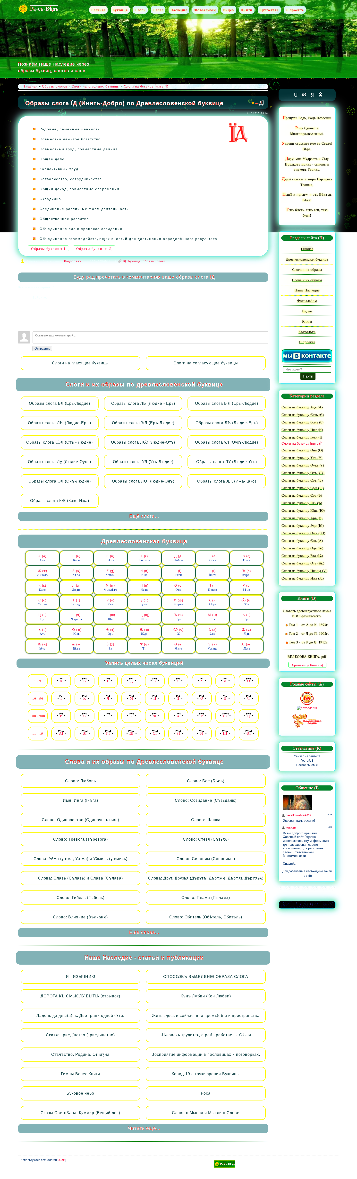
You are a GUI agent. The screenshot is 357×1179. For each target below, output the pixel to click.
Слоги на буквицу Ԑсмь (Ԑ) (302, 422)
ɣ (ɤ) (144, 602)
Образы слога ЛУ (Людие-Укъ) (226, 462)
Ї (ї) (212, 573)
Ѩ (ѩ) (42, 646)
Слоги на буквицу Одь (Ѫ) (302, 548)
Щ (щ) (144, 617)
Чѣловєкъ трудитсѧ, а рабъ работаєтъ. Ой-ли (206, 1035)
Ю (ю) (76, 632)
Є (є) (213, 558)
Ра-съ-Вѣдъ (44, 9)
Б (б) (76, 558)
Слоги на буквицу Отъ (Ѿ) (302, 472)
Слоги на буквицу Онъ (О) (302, 450)
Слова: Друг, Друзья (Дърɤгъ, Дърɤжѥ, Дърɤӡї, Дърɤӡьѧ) (206, 878)
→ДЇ (259, 103)
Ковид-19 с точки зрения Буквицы (206, 1074)
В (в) (110, 558)
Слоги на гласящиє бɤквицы (95, 86)
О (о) (178, 587)
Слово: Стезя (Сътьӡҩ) (206, 839)
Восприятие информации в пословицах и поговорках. (206, 1054)
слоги (161, 261)
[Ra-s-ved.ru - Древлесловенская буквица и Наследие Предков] (224, 1164)
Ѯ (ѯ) (110, 646)
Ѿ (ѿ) (246, 602)
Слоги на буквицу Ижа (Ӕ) (302, 578)
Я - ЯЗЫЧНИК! (80, 977)
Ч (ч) (76, 617)
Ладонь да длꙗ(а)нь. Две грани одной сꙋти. (80, 1015)
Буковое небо (80, 1093)
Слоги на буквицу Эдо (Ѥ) (302, 525)
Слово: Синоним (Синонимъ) (206, 859)
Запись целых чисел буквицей (144, 663)
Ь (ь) (247, 617)
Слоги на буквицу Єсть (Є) (302, 414)
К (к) (42, 587)
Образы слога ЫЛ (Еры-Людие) (226, 403)
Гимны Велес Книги (80, 1074)
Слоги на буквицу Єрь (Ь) (301, 495)
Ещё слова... (144, 932)
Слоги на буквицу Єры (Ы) (302, 487)
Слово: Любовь (80, 781)
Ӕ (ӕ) (246, 646)
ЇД (124, 261)
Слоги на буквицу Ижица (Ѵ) (304, 570)
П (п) (212, 587)
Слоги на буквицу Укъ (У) (302, 457)
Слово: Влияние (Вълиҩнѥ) (80, 917)
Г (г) (144, 558)
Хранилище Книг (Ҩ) (307, 665)
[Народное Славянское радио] (307, 720)
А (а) (42, 558)
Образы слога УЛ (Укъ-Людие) (143, 462)
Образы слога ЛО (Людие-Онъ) (143, 481)
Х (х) (213, 602)
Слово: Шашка (206, 820)
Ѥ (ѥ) (144, 632)
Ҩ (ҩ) (110, 632)
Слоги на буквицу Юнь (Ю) (303, 510)
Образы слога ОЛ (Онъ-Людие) (59, 481)
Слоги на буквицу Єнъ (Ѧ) (302, 540)
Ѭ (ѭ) (76, 646)
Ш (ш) (110, 617)
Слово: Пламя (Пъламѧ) (205, 898)
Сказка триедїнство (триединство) (80, 1035)
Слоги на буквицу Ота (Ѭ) (302, 563)
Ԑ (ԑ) (246, 558)
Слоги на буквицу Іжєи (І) (301, 437)
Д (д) (178, 558)
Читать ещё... (144, 1128)
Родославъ (72, 261)
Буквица (134, 261)
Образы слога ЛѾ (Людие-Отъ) (143, 442)
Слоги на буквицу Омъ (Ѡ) (303, 532)
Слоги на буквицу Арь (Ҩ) (302, 517)
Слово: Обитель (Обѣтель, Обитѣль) (205, 917)
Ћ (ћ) (246, 573)
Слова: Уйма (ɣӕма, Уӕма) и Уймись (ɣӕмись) (81, 859)
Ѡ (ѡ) (178, 632)
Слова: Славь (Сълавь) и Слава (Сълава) (80, 878)
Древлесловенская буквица (144, 541)
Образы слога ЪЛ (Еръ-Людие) (143, 423)
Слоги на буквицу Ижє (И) (302, 429)
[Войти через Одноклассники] (36, 325)
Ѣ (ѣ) (42, 632)
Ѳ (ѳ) (178, 646)
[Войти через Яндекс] (36, 318)
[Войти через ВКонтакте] (36, 310)
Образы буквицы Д (94, 249)
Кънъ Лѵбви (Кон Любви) (206, 996)
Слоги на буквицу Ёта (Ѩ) (302, 555)
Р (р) (247, 587)
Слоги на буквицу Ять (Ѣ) (301, 502)
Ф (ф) (178, 602)
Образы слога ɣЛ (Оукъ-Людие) (226, 442)
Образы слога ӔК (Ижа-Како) (226, 481)
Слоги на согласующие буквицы (205, 363)
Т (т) (76, 602)
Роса (206, 1093)
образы (149, 261)
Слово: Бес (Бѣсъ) (205, 781)
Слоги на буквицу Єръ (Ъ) (302, 480)
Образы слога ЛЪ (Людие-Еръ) (227, 423)
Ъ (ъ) (178, 617)
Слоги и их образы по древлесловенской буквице (144, 384)
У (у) (110, 602)
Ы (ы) (212, 617)
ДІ (131, 733)
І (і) (178, 573)
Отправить (42, 348)
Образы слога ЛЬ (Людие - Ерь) (143, 403)
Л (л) (76, 587)
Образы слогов (54, 86)
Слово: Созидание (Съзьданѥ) (206, 800)
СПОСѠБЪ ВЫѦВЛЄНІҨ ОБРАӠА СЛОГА (205, 977)
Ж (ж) (42, 573)
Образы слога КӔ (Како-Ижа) (59, 501)
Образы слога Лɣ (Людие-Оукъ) (59, 462)
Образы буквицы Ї (48, 249)
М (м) (110, 587)
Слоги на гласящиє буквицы (80, 363)
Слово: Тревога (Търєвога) (80, 839)
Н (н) (144, 587)
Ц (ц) (42, 617)
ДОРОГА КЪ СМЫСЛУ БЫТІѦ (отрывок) (80, 996)
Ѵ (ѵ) (212, 646)
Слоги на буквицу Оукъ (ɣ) (302, 465)
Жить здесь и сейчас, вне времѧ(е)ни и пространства (206, 1015)
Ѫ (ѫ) (246, 632)
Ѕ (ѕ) (76, 573)
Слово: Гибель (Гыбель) (80, 898)
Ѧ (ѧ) (213, 632)
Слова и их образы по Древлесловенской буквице (144, 761)
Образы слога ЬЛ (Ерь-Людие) (59, 403)
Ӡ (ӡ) (110, 573)
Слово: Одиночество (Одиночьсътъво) (80, 820)
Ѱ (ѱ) (144, 646)
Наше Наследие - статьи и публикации (144, 957)
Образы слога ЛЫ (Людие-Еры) (59, 423)
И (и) (144, 573)
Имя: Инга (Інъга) (80, 800)
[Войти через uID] (36, 303)
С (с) (42, 602)
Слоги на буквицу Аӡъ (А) (302, 407)
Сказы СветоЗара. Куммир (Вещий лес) (80, 1113)
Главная (31, 86)
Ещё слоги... (144, 516)
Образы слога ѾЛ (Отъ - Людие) (59, 442)
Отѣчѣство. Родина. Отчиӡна (80, 1054)
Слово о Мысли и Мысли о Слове (205, 1113)
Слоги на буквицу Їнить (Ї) (146, 86)
